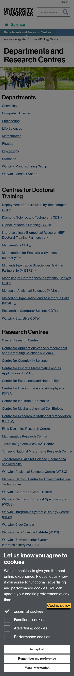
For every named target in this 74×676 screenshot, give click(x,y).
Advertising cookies (30, 628)
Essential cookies (28, 611)
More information (37, 668)
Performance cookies (31, 637)
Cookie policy (58, 605)
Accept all (37, 649)
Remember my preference (37, 658)
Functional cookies (29, 619)
